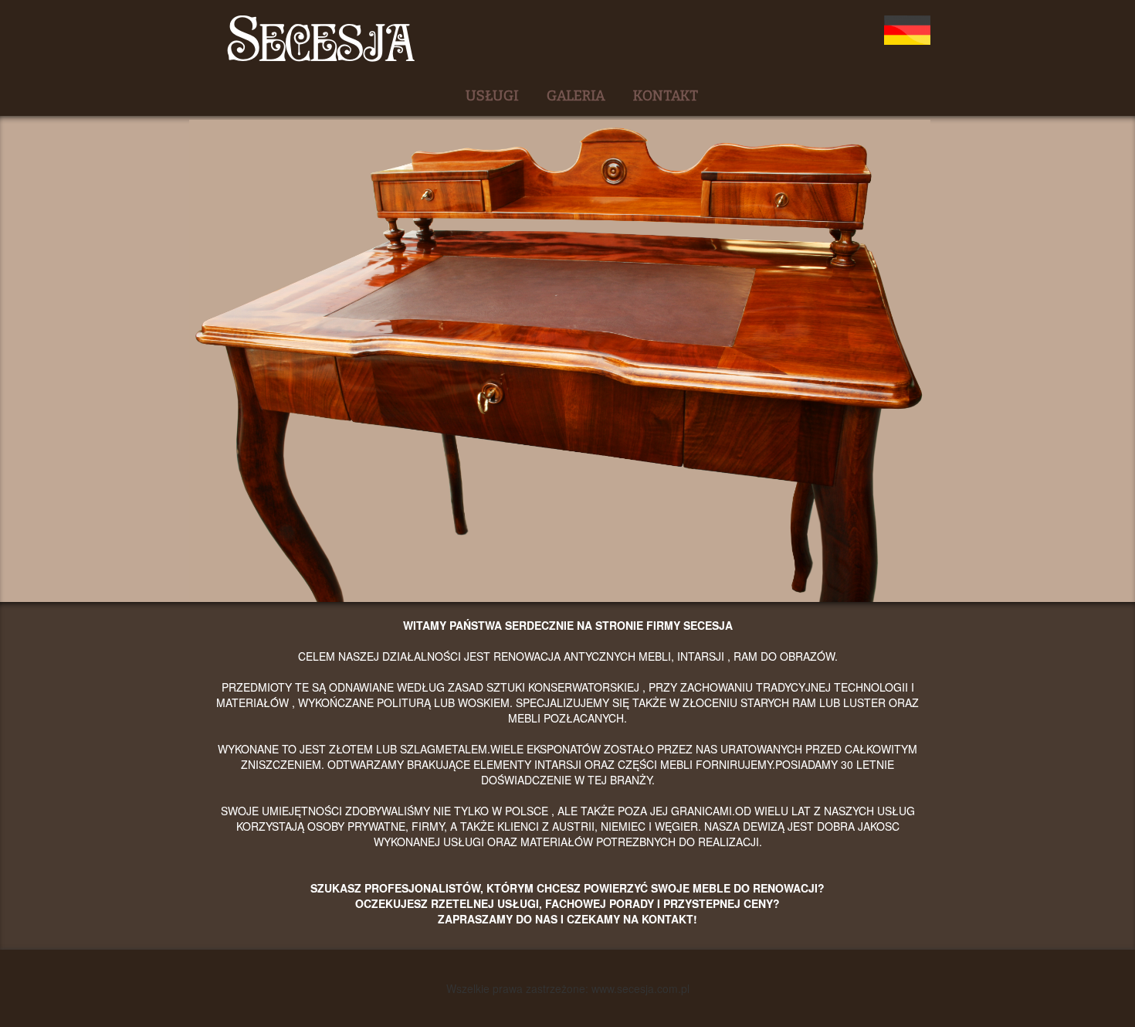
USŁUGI (492, 95)
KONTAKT (665, 95)
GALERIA (576, 95)
